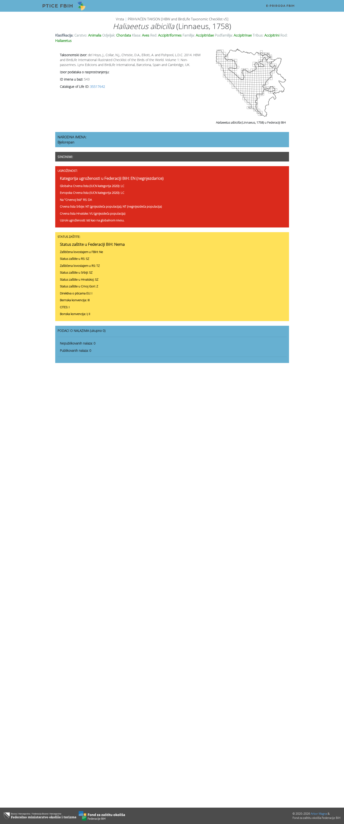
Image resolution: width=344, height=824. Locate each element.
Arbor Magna (319, 814)
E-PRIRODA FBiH (280, 5)
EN (133, 178)
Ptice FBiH (57, 6)
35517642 (97, 86)
